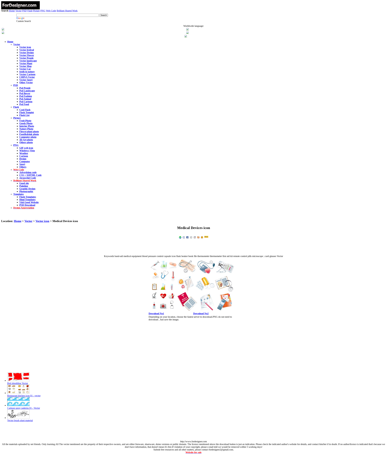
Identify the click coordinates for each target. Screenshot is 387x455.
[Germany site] (187, 33)
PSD (24, 10)
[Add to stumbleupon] (180, 237)
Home (12, 10)
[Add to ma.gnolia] (201, 237)
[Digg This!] (191, 237)
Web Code (51, 10)
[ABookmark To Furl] (198, 237)
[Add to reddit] (194, 237)
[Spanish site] (187, 29)
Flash (30, 10)
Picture (36, 10)
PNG (42, 10)
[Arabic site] (186, 36)
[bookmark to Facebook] (187, 237)
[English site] (3, 29)
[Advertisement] (193, 21)
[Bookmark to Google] (183, 237)
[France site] (3, 33)
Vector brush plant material (20, 420)
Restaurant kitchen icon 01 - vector (24, 395)
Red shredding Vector (17, 383)
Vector (18, 10)
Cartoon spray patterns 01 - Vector (23, 408)
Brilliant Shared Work (67, 10)
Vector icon (42, 221)
